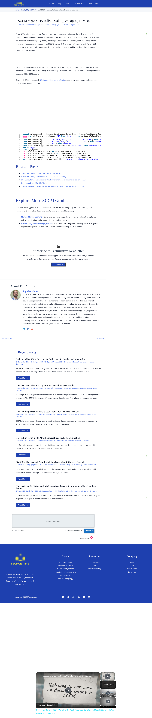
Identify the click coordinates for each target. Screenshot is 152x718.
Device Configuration (65, 569)
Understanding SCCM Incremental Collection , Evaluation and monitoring (50, 359)
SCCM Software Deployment (80, 414)
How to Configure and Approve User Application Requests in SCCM (47, 411)
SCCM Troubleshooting (62, 465)
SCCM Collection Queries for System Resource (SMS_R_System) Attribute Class (52, 186)
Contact (132, 565)
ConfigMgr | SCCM (58, 25)
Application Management (66, 572)
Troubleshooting (76, 465)
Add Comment (89, 530)
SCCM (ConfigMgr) (65, 578)
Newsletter (131, 572)
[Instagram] (73, 597)
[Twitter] (68, 597)
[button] (70, 3)
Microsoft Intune (65, 562)
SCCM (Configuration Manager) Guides (36, 223)
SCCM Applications (63, 414)
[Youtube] (79, 597)
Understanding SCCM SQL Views (34, 183)
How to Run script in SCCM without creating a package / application (48, 437)
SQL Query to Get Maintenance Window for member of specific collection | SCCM (53, 180)
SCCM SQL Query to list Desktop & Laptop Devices (41, 173)
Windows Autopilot (65, 565)
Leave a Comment (25, 25)
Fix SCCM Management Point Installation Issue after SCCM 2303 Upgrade (50, 462)
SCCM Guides (93, 388)
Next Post (101, 338)
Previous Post (6, 338)
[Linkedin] (24, 329)
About (132, 562)
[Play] (108, 693)
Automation (94, 562)
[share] (96, 675)
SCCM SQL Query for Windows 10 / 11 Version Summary (43, 176)
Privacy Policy (132, 569)
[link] (40, 676)
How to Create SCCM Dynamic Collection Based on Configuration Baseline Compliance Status (57, 487)
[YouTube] (32, 329)
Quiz (94, 565)
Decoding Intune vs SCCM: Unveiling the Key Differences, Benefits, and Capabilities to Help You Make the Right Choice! (68, 676)
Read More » (23, 378)
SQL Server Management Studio (52, 80)
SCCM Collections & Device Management (73, 362)
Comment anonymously (75, 530)
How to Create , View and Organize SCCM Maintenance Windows (46, 385)
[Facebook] (28, 329)
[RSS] (89, 597)
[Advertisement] (125, 79)
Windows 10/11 (65, 575)
